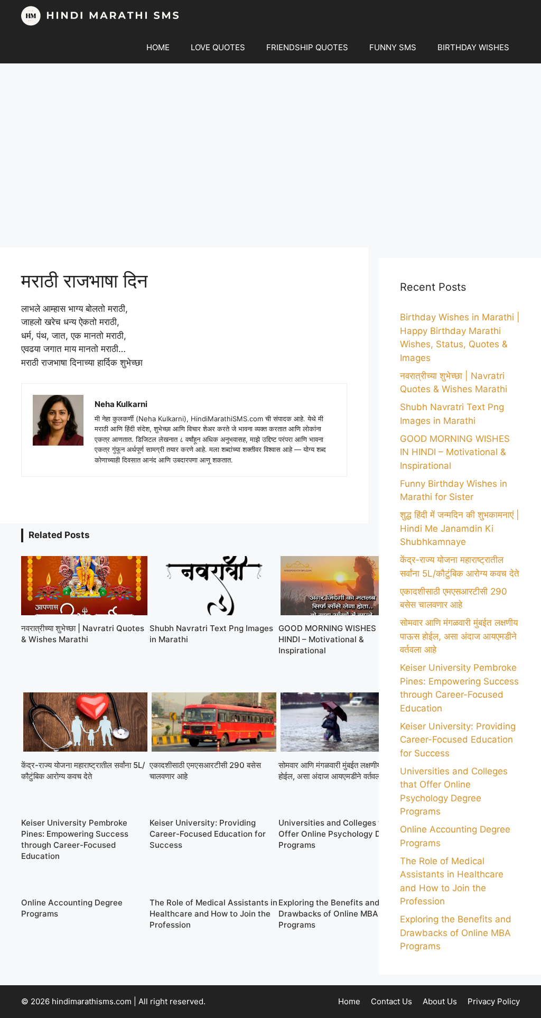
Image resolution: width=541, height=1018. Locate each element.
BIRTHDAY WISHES (473, 47)
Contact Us (391, 1001)
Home (349, 1001)
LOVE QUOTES (218, 47)
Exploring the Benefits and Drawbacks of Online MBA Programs (455, 932)
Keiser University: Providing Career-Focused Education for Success (458, 739)
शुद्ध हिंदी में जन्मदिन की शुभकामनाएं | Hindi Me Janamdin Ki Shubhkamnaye (459, 528)
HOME (158, 47)
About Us (440, 1001)
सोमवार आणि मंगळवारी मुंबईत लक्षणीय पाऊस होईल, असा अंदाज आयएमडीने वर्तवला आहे (459, 636)
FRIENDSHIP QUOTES (307, 47)
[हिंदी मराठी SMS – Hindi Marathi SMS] (100, 16)
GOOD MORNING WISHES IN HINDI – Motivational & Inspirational (455, 452)
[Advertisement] (270, 155)
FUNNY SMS (392, 47)
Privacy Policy (494, 1001)
